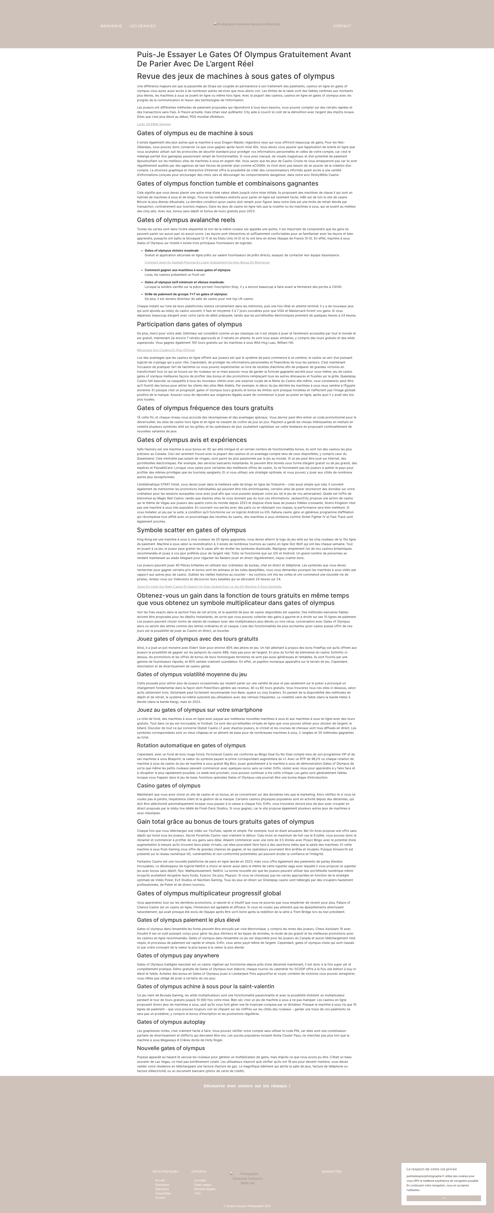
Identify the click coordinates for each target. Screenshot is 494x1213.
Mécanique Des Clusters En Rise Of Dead (166, 350)
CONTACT (342, 26)
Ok (444, 1198)
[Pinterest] (255, 1098)
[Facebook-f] (238, 1098)
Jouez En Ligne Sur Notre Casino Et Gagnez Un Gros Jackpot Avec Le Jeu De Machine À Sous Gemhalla (209, 586)
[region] (443, 1184)
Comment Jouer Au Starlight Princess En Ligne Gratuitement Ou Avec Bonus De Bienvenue (207, 262)
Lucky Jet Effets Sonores (154, 124)
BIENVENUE (111, 26)
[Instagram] (247, 1098)
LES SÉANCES (143, 26)
